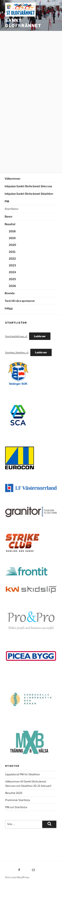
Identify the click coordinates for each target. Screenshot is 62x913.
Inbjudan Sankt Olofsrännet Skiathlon (29, 193)
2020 (12, 245)
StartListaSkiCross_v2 (16, 336)
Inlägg (9, 308)
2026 (12, 286)
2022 (12, 258)
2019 (12, 238)
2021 (12, 252)
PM (7, 201)
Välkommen (12, 178)
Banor (9, 216)
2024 (12, 272)
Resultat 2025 (13, 793)
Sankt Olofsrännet (23, 23)
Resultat (10, 224)
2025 (12, 279)
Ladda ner (40, 336)
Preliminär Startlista (17, 800)
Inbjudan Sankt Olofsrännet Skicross (28, 186)
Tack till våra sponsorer (20, 301)
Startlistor (12, 209)
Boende (10, 293)
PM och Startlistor (16, 807)
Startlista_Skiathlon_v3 (16, 352)
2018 (12, 231)
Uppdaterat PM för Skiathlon (22, 774)
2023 (12, 265)
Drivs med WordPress (17, 877)
